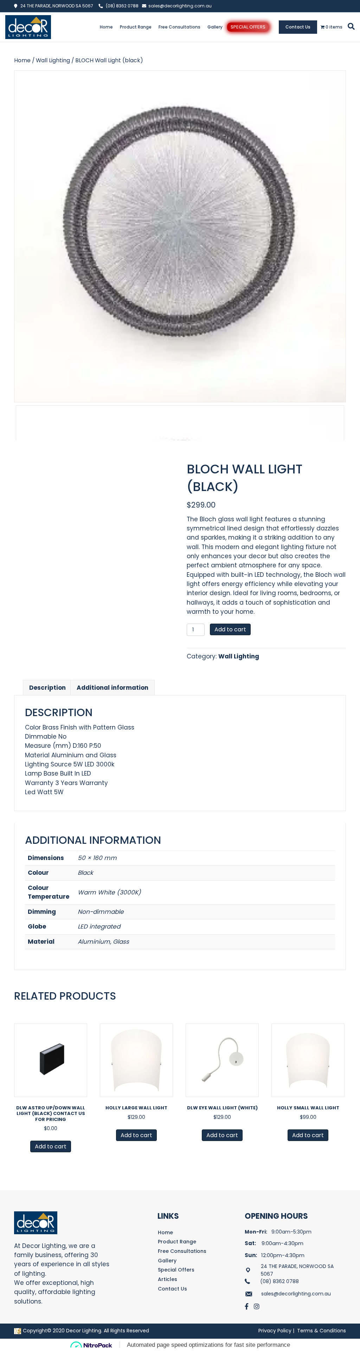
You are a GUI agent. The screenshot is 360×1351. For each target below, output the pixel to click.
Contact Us (297, 27)
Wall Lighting (53, 60)
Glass (121, 941)
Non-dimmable (101, 911)
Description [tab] (47, 687)
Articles (167, 1279)
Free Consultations (179, 27)
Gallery (215, 27)
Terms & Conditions (321, 1330)
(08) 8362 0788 (122, 6)
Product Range (136, 27)
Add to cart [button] (50, 1146)
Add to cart (230, 629)
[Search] (350, 26)
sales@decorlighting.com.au (180, 6)
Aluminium (94, 941)
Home (106, 27)
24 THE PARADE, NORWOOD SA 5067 (55, 6)
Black (85, 872)
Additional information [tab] (112, 687)
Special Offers (248, 27)
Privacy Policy (274, 1330)
